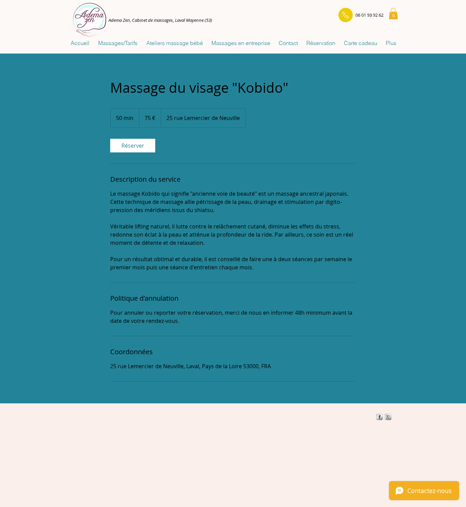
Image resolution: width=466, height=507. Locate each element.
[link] (132, 145)
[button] (393, 13)
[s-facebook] (379, 417)
